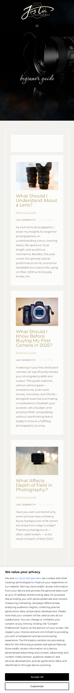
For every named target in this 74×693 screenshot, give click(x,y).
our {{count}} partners (28, 578)
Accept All (37, 677)
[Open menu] (37, 26)
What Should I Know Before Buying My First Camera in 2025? (34, 338)
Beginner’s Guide (26, 212)
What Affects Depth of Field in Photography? (34, 485)
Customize (37, 686)
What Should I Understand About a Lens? (36, 200)
